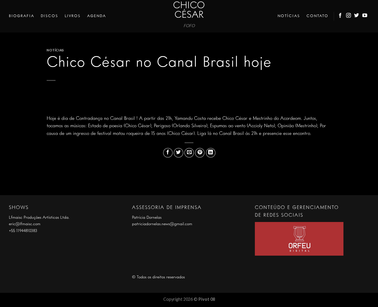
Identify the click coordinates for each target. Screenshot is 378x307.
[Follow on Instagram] (348, 16)
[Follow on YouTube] (365, 16)
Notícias (289, 16)
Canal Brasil (122, 118)
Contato (317, 16)
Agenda (96, 16)
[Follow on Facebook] (340, 16)
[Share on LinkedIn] (211, 153)
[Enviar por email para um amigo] (189, 153)
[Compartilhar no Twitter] (178, 153)
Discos (49, 16)
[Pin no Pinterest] (200, 153)
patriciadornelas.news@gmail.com (162, 224)
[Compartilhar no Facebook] (168, 153)
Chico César (189, 10)
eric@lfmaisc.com (24, 224)
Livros (73, 16)
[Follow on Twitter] (356, 16)
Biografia (21, 16)
